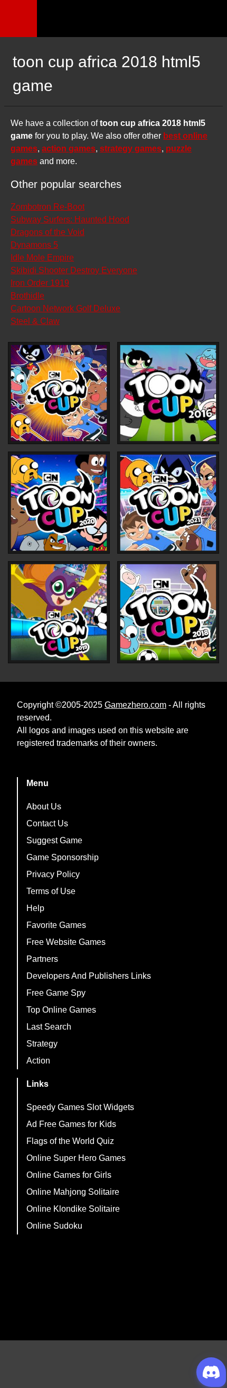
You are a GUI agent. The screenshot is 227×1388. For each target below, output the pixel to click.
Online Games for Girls (68, 1174)
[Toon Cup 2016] (168, 393)
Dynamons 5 (34, 244)
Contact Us (47, 823)
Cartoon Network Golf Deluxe (65, 308)
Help (35, 908)
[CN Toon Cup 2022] (58, 393)
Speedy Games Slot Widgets (80, 1107)
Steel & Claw (35, 321)
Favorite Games (56, 925)
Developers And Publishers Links (88, 975)
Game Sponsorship (62, 857)
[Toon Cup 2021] (168, 502)
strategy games (131, 148)
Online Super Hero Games (76, 1157)
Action (38, 1060)
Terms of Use (50, 891)
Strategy (42, 1043)
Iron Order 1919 (40, 282)
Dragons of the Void (47, 232)
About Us (43, 806)
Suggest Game (54, 840)
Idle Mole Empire (42, 257)
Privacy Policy (53, 874)
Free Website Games (66, 942)
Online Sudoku (54, 1225)
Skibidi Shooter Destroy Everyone (74, 270)
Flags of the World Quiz (70, 1141)
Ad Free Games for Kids (71, 1124)
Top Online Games (61, 1009)
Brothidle (27, 295)
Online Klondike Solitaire (73, 1208)
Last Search (48, 1026)
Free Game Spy (56, 992)
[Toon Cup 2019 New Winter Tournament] (58, 612)
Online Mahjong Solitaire (72, 1191)
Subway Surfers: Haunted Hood (70, 219)
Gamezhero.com (135, 704)
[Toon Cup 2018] (168, 612)
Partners (42, 958)
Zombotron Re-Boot (47, 206)
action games (69, 148)
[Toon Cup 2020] (58, 502)
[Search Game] (209, 21)
